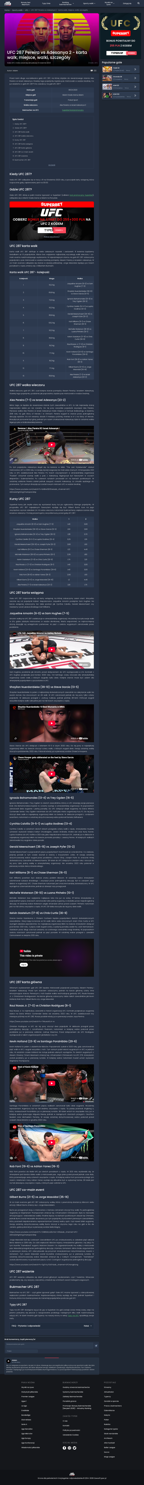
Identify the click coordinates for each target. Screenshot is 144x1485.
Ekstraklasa (26, 1420)
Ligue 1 (23, 1401)
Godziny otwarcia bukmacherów (76, 1387)
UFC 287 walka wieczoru (24, 136)
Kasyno (107, 1415)
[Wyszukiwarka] (138, 3)
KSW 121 (105, 84)
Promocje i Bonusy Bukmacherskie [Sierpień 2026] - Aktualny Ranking (77, 1407)
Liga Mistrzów (26, 1433)
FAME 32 (105, 67)
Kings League (109, 1457)
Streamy (107, 1387)
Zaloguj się (127, 3)
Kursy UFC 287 (20, 140)
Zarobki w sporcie (111, 1401)
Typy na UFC (73, 1315)
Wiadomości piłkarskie (30, 1447)
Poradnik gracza (69, 1401)
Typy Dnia (46, 3)
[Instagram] (69, 1448)
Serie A (24, 1424)
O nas (65, 1421)
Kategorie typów (111, 1429)
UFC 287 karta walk (22, 132)
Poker (106, 1420)
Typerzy (107, 1396)
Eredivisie (25, 1410)
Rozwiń (51, 165)
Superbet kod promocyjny (73, 110)
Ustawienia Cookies (71, 1435)
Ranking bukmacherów (65, 3)
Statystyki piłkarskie (29, 1392)
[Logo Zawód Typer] (8, 3)
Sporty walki (88, 3)
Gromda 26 (106, 75)
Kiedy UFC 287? (20, 124)
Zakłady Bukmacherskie (72, 1396)
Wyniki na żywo (108, 3)
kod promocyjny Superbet (81, 195)
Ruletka (107, 1424)
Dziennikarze (109, 1410)
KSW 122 (105, 93)
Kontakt (66, 1425)
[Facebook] (64, 1448)
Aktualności (109, 1392)
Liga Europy (26, 1438)
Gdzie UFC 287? (21, 128)
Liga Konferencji (27, 1443)
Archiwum (108, 1438)
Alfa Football (109, 1443)
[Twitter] (74, 1448)
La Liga (24, 1406)
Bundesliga (25, 1415)
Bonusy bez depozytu (25, 3)
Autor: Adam (12, 70)
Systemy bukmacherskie (73, 1392)
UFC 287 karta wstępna (24, 144)
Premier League (27, 1396)
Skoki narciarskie (111, 1433)
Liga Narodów (26, 1429)
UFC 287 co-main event (24, 152)
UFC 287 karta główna (23, 148)
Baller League (109, 1447)
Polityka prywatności (71, 1430)
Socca (106, 1452)
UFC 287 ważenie (21, 156)
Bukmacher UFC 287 (22, 160)
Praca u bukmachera (113, 1406)
